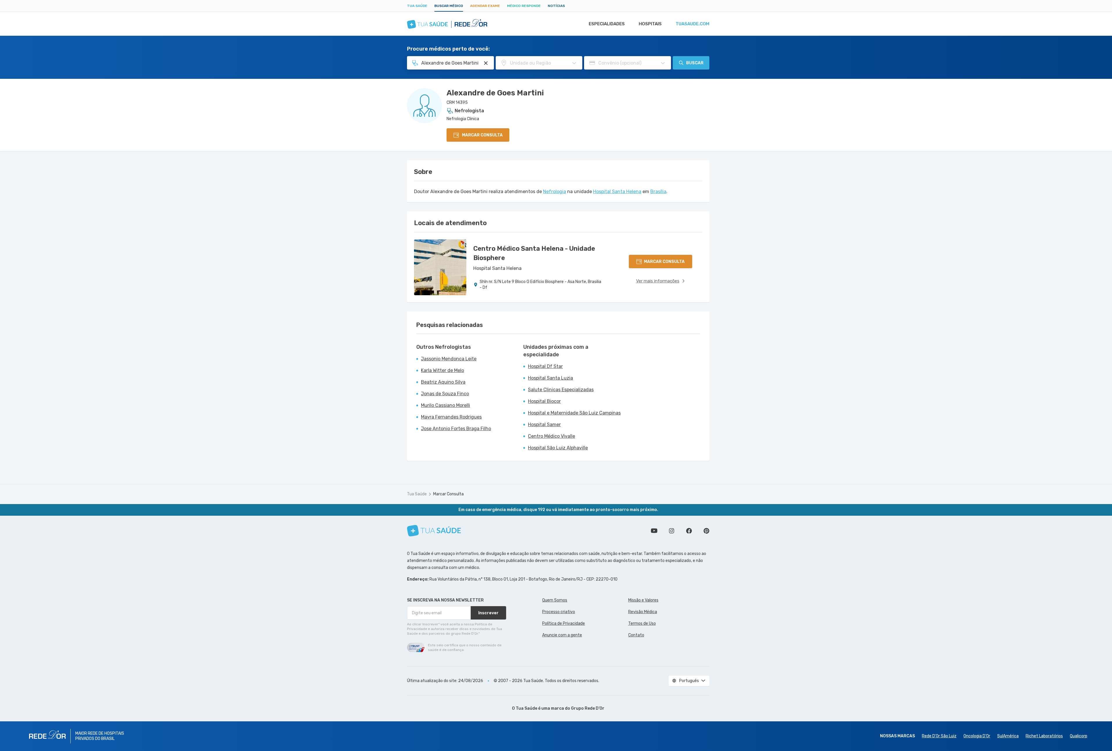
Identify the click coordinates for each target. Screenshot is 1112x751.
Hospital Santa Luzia (550, 378)
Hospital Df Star (545, 366)
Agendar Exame (485, 6)
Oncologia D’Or (976, 736)
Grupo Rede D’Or (587, 708)
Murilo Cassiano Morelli (445, 405)
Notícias (556, 6)
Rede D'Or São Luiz (939, 736)
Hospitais (650, 23)
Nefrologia (554, 191)
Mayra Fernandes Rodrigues (451, 417)
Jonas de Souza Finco (445, 393)
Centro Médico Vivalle (551, 436)
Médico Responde (524, 6)
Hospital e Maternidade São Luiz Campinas (574, 413)
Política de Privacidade (563, 623)
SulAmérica (1008, 736)
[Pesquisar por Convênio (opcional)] (662, 63)
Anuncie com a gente (562, 635)
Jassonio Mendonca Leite (448, 359)
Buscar (695, 62)
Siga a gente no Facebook (689, 531)
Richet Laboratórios (1044, 736)
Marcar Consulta (448, 494)
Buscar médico (448, 6)
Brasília (658, 191)
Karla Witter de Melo (442, 370)
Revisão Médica (642, 611)
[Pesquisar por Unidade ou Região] (574, 63)
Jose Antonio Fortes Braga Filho (456, 428)
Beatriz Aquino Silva (443, 382)
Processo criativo (558, 611)
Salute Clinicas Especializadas (561, 389)
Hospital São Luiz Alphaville (558, 448)
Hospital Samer (544, 424)
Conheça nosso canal (654, 531)
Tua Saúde (417, 6)
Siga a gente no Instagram (671, 531)
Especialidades (607, 23)
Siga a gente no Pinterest (706, 531)
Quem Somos (554, 600)
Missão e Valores (643, 600)
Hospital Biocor (544, 401)
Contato (636, 635)
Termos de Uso (642, 623)
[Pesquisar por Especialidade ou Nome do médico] (485, 63)
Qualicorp (1078, 736)
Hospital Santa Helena (617, 191)
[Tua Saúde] (434, 530)
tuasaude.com (692, 23)
